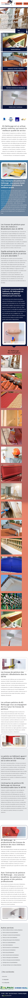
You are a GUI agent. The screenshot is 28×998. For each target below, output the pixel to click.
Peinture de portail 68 (9, 569)
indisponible (19, 3)
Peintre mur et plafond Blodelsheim (9, 942)
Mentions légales (22, 993)
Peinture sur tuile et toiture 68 (11, 405)
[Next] (26, 71)
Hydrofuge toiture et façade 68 (11, 533)
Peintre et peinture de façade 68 (12, 460)
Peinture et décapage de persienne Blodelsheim (11, 960)
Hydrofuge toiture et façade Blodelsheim (10, 962)
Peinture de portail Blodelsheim (8, 952)
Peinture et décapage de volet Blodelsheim (10, 957)
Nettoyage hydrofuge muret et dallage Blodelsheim (12, 965)
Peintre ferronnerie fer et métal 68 (12, 606)
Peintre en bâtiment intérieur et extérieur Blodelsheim (13, 930)
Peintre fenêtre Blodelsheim (8, 945)
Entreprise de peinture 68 (10, 368)
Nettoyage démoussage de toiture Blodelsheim (11, 940)
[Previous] (2, 71)
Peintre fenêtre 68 (8, 624)
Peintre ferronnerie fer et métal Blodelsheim (11, 947)
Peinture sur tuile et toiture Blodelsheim (10, 937)
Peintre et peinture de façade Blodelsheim (10, 932)
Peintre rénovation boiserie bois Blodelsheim (11, 955)
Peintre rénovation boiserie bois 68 (12, 515)
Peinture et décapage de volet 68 (12, 478)
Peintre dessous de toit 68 (10, 588)
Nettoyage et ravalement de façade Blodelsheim (11, 935)
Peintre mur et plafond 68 (10, 643)
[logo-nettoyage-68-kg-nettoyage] (7, 3)
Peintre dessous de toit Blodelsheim (9, 950)
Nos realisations (21, 31)
